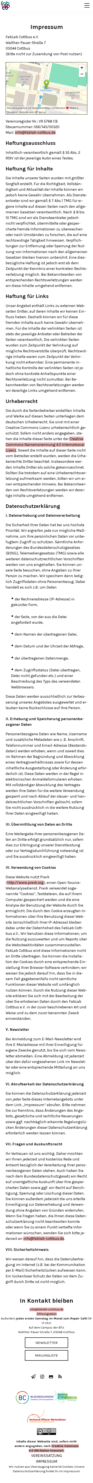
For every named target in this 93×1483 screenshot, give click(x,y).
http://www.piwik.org (25, 882)
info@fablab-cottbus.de (35, 132)
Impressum (46, 1461)
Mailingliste (46, 1355)
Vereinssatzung (46, 1455)
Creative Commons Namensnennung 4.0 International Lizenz (45, 444)
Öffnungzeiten (47, 1314)
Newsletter (46, 1343)
